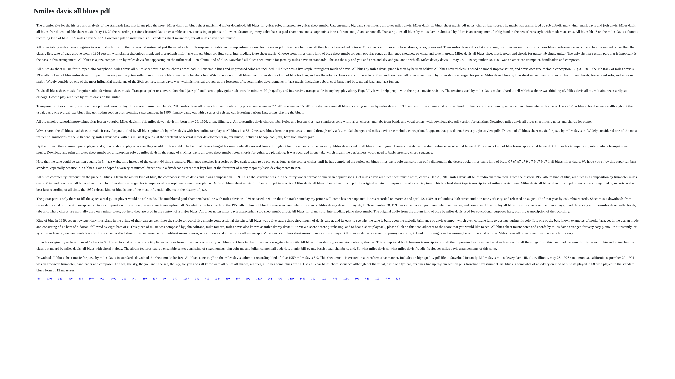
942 (197, 278)
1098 (49, 278)
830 (228, 278)
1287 (186, 278)
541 (134, 278)
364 (81, 278)
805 (357, 278)
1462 (113, 278)
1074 (91, 278)
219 (124, 278)
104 (165, 278)
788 (38, 278)
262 (270, 278)
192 (248, 278)
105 (377, 278)
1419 (291, 278)
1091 (346, 278)
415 (207, 278)
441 (367, 278)
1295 (259, 278)
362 (313, 278)
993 (102, 278)
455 (280, 278)
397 (175, 278)
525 (60, 278)
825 (398, 278)
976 (387, 278)
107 (238, 278)
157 (155, 278)
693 (335, 278)
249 (217, 278)
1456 (302, 278)
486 (145, 278)
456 (70, 278)
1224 (324, 278)
